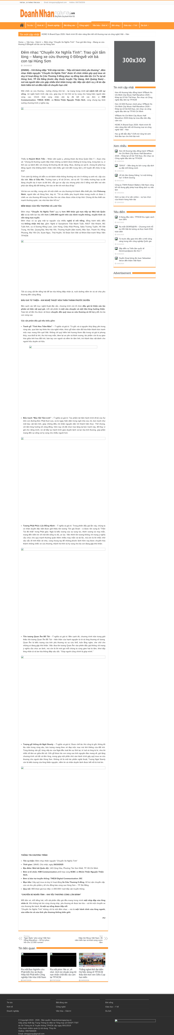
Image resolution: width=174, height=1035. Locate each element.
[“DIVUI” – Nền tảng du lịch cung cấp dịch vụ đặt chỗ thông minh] (116, 165)
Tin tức (30, 25)
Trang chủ (21, 25)
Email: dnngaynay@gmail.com (55, 2)
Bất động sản (69, 25)
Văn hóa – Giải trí (100, 25)
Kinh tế (40, 25)
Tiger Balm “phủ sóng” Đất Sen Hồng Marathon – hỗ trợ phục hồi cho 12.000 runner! (37, 939)
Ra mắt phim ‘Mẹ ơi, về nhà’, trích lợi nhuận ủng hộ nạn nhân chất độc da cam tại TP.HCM (63, 973)
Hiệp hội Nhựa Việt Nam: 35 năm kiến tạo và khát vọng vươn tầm (89, 939)
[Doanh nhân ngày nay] (47, 13)
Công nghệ (84, 25)
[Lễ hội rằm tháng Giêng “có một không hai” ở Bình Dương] (116, 175)
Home (21, 42)
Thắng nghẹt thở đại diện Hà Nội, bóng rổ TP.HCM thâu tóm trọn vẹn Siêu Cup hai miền (92, 973)
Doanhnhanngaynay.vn (62, 1020)
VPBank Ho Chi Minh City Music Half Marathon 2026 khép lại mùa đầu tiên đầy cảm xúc (133, 118)
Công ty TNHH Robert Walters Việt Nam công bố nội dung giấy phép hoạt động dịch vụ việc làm (134, 187)
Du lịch (144, 25)
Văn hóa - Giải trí (34, 42)
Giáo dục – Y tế (130, 25)
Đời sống (115, 25)
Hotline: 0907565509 (77, 2)
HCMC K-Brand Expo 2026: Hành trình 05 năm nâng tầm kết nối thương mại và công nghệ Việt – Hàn (85, 34)
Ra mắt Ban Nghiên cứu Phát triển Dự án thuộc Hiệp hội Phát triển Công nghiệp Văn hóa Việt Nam (33, 973)
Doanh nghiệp (54, 25)
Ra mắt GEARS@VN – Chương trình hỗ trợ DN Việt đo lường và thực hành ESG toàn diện (134, 229)
